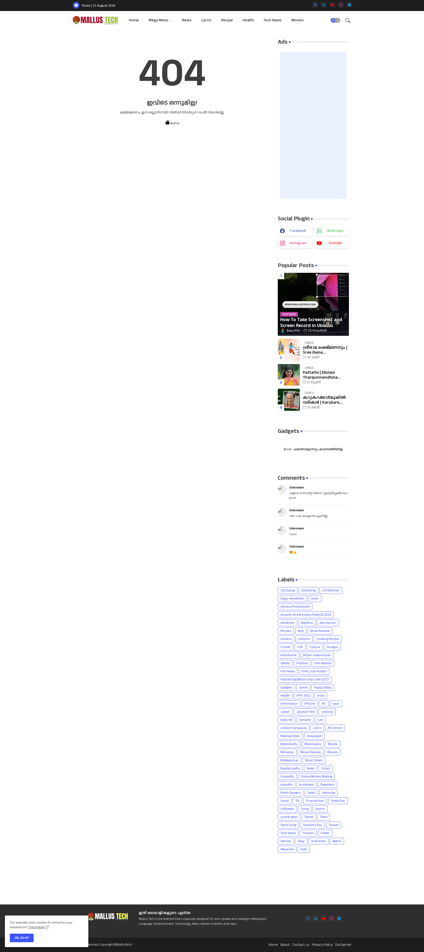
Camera (286, 639)
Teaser (334, 825)
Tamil (323, 816)
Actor (315, 598)
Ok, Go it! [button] (22, 937)
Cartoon (304, 639)
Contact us (300, 944)
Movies (298, 20)
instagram (298, 243)
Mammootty (289, 744)
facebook (298, 231)
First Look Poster (314, 671)
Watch (336, 841)
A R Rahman (331, 590)
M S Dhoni (335, 728)
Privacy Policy (322, 944)
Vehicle (285, 841)
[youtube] (332, 5)
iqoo (336, 703)
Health (248, 20)
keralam (305, 719)
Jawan (285, 711)
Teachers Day (312, 825)
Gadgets (286, 687)
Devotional (288, 655)
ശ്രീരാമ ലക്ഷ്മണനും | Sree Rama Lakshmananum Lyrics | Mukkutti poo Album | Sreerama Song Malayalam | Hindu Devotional (325, 350)
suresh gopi (289, 816)
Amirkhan (287, 622)
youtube (335, 243)
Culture (314, 647)
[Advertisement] (313, 125)
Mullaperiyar (289, 760)
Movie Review (310, 752)
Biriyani (285, 630)
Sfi (297, 800)
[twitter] (324, 5)
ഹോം (174, 123)
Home (134, 20)
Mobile (333, 744)
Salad (311, 792)
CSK (300, 647)
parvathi (286, 784)
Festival (302, 663)
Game (303, 687)
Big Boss (307, 622)
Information (289, 703)
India (320, 695)
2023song (287, 590)
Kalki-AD (286, 719)
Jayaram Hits (305, 711)
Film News (287, 671)
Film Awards (322, 663)
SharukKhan (315, 800)
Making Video (290, 736)
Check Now (36, 927)
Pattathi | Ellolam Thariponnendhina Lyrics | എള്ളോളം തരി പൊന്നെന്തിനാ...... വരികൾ (325, 375)
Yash (303, 849)
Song (304, 808)
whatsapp (335, 231)
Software (287, 808)
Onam (325, 768)
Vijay (301, 841)
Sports (320, 808)
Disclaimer (343, 944)
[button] (335, 20)
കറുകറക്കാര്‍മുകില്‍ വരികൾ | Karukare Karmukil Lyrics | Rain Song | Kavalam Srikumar (324, 400)
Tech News (273, 20)
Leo (320, 719)
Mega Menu (158, 20)
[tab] (134, 20)
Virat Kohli (318, 841)
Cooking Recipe (328, 639)
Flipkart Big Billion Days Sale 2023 (304, 679)
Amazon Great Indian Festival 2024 (305, 614)
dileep (285, 663)
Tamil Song (288, 825)
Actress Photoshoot (295, 606)
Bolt (301, 630)
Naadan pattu (290, 768)
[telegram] (349, 5)
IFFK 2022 (304, 695)
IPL (324, 703)
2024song (308, 590)
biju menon (328, 622)
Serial (284, 800)
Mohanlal (287, 752)
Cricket (285, 647)
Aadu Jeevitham (292, 598)
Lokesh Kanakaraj (293, 728)
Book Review (320, 630)
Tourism (308, 833)
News (187, 20)
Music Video (314, 760)
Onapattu (287, 776)
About (285, 944)
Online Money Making (316, 776)
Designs (332, 647)
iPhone (310, 703)
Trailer (325, 833)
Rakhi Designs (290, 792)
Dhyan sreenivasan (317, 655)
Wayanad (287, 849)
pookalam (306, 784)
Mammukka (313, 744)
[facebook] (315, 5)
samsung (328, 792)
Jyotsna (327, 711)
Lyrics (206, 20)
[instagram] (341, 5)
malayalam (314, 736)
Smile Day (338, 800)
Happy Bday (322, 687)
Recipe (227, 20)
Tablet (308, 816)
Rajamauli (327, 784)
